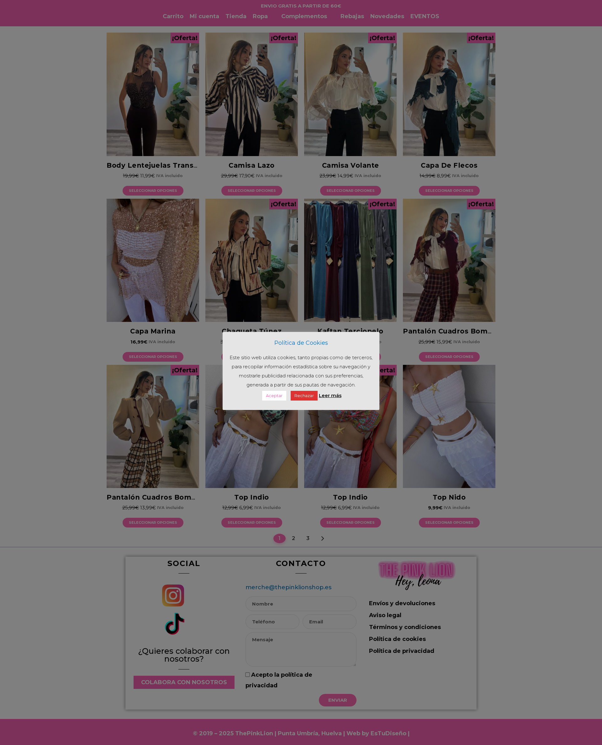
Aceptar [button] (274, 395)
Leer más (330, 395)
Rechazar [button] (304, 395)
